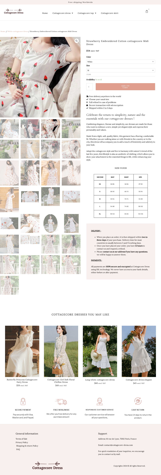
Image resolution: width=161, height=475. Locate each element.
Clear (88, 74)
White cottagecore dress (18, 31)
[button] (76, 41)
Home (45, 13)
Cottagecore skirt (109, 13)
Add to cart (125, 87)
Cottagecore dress (62, 13)
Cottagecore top (86, 13)
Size (88, 65)
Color (88, 57)
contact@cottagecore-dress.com (118, 445)
